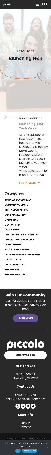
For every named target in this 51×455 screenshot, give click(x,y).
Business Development (18, 199)
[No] (47, 447)
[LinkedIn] (28, 406)
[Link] (8, 4)
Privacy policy (29, 451)
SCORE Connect (30, 118)
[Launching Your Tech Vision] (10, 118)
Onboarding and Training (21, 234)
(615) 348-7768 (25, 395)
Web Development (15, 274)
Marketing (11, 219)
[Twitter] (33, 406)
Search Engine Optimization (22, 254)
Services (25, 427)
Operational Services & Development (19, 242)
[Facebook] (17, 406)
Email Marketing (15, 214)
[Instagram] (23, 406)
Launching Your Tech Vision (31, 126)
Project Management (18, 249)
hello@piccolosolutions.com (25, 399)
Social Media (12, 259)
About (25, 423)
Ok (18, 451)
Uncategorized (14, 264)
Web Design (11, 269)
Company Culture (16, 204)
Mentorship (12, 224)
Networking (12, 229)
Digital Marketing (16, 209)
